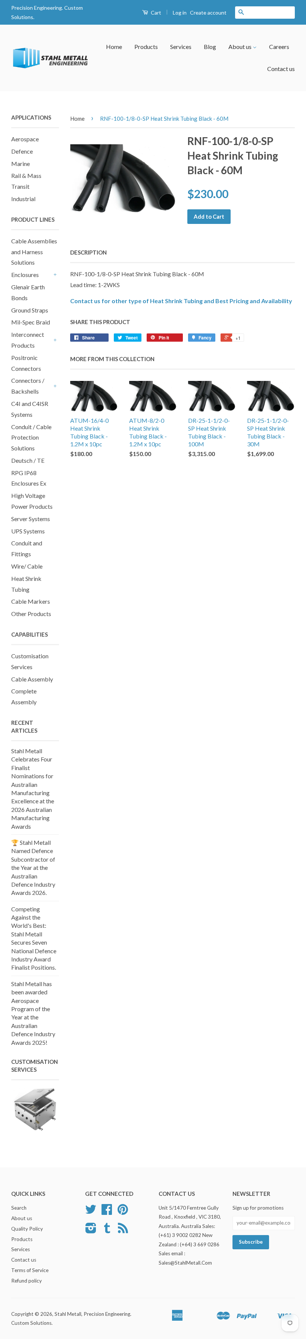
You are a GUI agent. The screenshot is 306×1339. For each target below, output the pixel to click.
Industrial (23, 198)
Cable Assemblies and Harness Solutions (34, 251)
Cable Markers (30, 601)
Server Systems (30, 518)
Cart (155, 12)
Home (114, 46)
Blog (210, 46)
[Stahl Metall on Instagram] (91, 1231)
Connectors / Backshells (27, 386)
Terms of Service (30, 1270)
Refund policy (26, 1281)
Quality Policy (27, 1229)
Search (18, 1208)
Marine (20, 163)
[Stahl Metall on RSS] (123, 1231)
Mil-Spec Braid (30, 322)
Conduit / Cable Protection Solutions (31, 437)
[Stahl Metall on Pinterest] (122, 1212)
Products (146, 46)
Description (88, 252)
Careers (279, 46)
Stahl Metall (67, 1314)
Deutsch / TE (27, 460)
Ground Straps (29, 310)
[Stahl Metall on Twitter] (90, 1212)
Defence (22, 151)
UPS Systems (28, 531)
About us (240, 46)
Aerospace (25, 138)
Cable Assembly (32, 679)
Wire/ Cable (27, 566)
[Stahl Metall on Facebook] (106, 1212)
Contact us (281, 68)
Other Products (31, 613)
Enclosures (25, 274)
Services (180, 46)
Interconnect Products (27, 340)
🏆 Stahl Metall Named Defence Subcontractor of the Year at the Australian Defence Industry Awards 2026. (33, 867)
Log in (180, 12)
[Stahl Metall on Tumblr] (107, 1231)
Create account (208, 12)
